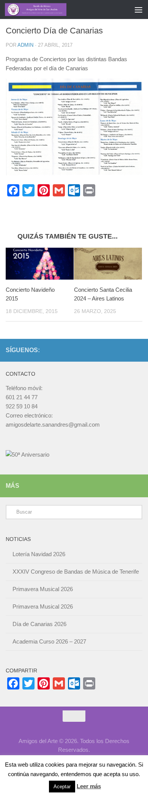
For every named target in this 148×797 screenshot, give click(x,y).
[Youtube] (137, 349)
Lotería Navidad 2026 (39, 554)
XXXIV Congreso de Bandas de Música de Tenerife (76, 571)
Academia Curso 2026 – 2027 (49, 641)
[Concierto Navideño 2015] (40, 264)
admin (25, 45)
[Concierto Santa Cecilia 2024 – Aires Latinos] (108, 264)
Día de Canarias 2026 (39, 624)
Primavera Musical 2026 (43, 589)
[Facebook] (125, 349)
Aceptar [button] (62, 786)
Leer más (89, 786)
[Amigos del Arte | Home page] (46, 9)
